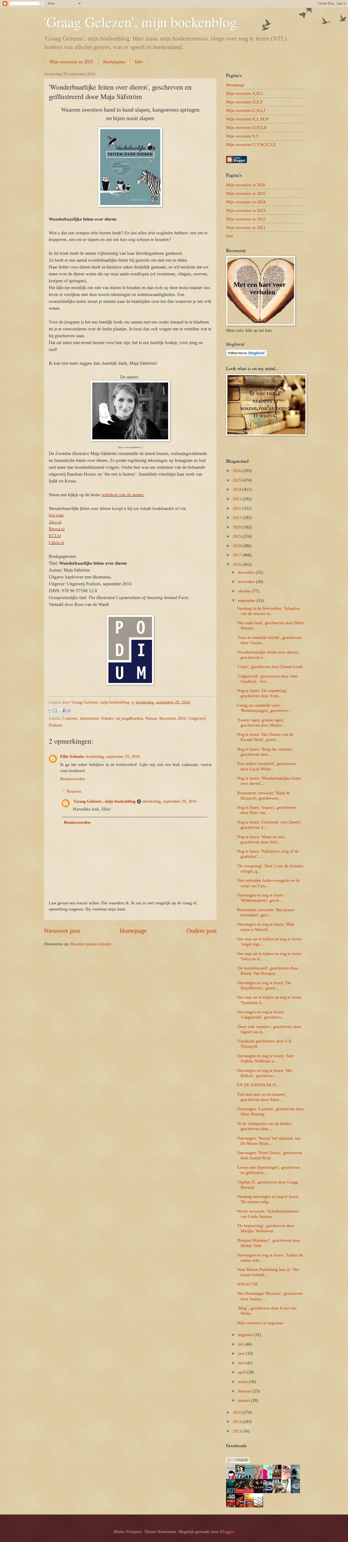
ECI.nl (55, 535)
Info (139, 61)
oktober (245, 591)
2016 (237, 564)
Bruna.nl (57, 528)
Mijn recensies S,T (242, 136)
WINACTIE (247, 1284)
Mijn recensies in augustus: (260, 1322)
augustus (246, 1334)
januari (244, 1400)
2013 (237, 1431)
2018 (237, 545)
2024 (237, 489)
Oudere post (201, 930)
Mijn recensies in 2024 (245, 202)
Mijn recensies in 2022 (245, 219)
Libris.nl (56, 542)
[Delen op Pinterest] (69, 710)
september (247, 600)
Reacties (74, 791)
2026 (237, 470)
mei (241, 1362)
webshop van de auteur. (123, 494)
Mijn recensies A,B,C (244, 93)
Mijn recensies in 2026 (245, 184)
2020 (237, 527)
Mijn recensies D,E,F (244, 102)
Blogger (226, 1531)
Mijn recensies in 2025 (71, 61)
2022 (237, 508)
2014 (237, 1421)
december (247, 572)
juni (242, 1353)
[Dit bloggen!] (55, 710)
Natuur (151, 718)
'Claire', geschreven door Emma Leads (270, 666)
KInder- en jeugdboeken (122, 718)
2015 (237, 1412)
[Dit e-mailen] (51, 710)
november (247, 581)
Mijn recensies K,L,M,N (247, 119)
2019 (237, 536)
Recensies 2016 (172, 718)
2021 (237, 517)
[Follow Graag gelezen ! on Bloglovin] (246, 355)
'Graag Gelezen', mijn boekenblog (140, 21)
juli (241, 1344)
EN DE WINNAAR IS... (258, 1085)
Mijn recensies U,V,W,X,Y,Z (251, 144)
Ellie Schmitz (72, 756)
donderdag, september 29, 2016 (113, 756)
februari (245, 1391)
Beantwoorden (72, 778)
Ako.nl (55, 521)
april (242, 1372)
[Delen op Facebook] (64, 710)
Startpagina (114, 61)
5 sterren (69, 718)
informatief (89, 718)
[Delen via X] (60, 710)
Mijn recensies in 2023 (245, 210)
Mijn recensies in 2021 (245, 227)
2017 (237, 555)
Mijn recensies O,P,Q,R (246, 127)
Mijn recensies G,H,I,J (245, 110)
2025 (237, 480)
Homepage (133, 930)
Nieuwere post (62, 930)
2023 (237, 498)
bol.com (56, 515)
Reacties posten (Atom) (91, 944)
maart (243, 1381)
